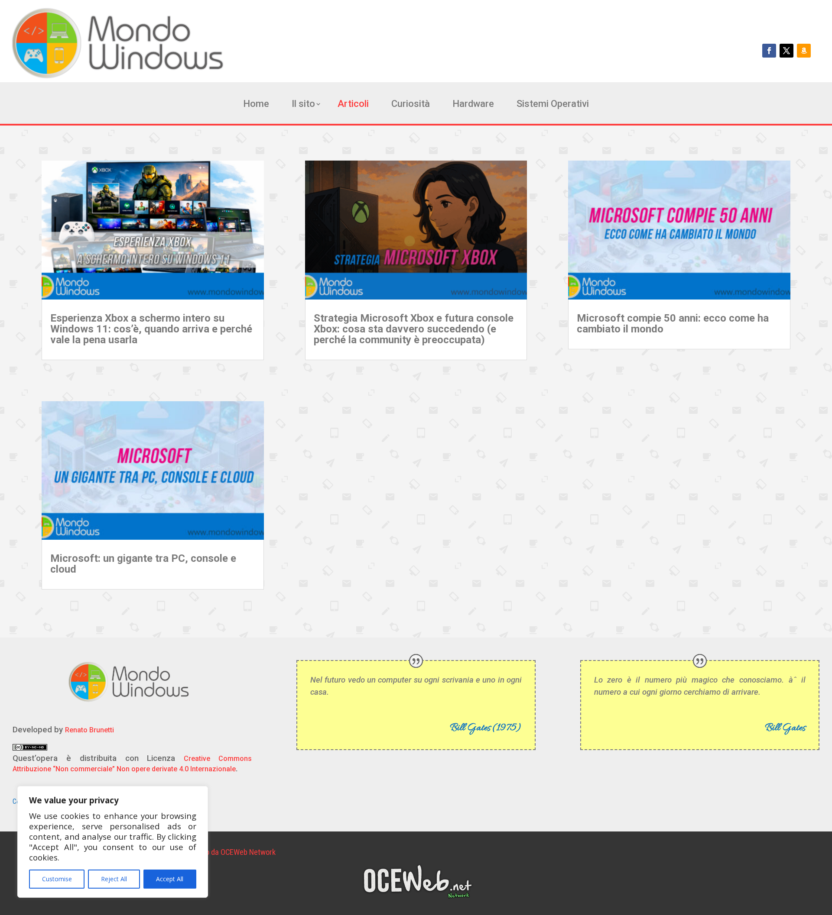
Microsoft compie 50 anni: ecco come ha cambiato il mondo (673, 323)
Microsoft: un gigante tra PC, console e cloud (143, 563)
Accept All (169, 879)
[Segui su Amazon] (804, 51)
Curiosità (410, 105)
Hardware (473, 105)
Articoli (353, 105)
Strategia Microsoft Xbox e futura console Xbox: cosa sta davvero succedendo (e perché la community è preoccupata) (414, 329)
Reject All (114, 879)
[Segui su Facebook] (769, 51)
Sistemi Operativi (553, 105)
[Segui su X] (786, 51)
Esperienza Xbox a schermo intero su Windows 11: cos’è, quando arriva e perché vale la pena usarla (151, 329)
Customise (57, 879)
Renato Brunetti (89, 730)
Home (256, 105)
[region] (112, 842)
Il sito (303, 105)
